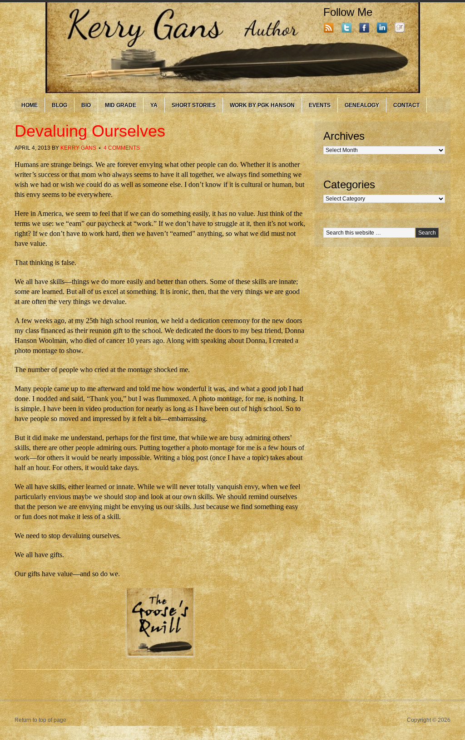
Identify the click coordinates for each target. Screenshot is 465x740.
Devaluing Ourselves (90, 131)
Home (29, 105)
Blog (59, 105)
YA (154, 105)
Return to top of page (40, 720)
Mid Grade (120, 105)
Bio (86, 105)
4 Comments (122, 148)
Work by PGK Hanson (262, 105)
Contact (406, 105)
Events (320, 105)
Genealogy (362, 105)
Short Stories (194, 105)
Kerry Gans (78, 148)
